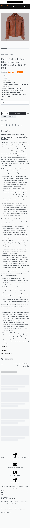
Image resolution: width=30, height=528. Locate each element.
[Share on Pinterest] (15, 125)
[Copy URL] (21, 125)
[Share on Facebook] (9, 125)
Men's (7, 53)
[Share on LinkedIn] (12, 125)
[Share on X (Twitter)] (6, 125)
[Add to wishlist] (28, 113)
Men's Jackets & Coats (16, 53)
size (2, 99)
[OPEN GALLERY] (15, 30)
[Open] (13, 6)
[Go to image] (4, 48)
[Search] (20, 6)
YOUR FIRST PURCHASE (8, 498)
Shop (2, 53)
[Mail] (18, 125)
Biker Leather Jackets (7, 54)
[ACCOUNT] (28, 6)
